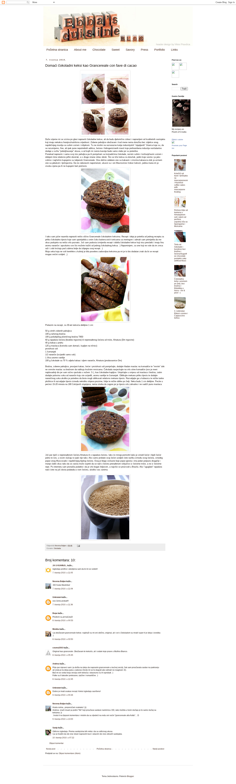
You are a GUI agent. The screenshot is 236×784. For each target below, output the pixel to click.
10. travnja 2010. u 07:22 (63, 738)
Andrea (55, 664)
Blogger (130, 776)
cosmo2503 (57, 648)
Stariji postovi (158, 749)
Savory (130, 49)
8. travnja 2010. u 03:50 (62, 639)
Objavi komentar (56, 743)
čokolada (57, 548)
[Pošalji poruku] (78, 546)
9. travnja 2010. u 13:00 (62, 719)
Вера (54, 613)
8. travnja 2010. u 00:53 (62, 620)
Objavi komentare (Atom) (69, 753)
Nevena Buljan (59, 581)
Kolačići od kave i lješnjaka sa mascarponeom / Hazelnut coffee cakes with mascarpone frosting (181, 182)
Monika (55, 629)
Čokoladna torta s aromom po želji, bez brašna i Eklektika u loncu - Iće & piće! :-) (180, 286)
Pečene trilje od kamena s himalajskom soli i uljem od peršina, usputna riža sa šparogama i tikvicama (181, 218)
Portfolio (159, 49)
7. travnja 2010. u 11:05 (62, 573)
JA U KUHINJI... (59, 565)
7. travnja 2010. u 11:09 (62, 589)
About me (80, 49)
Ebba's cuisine (177, 139)
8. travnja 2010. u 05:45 (62, 655)
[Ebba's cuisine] (173, 143)
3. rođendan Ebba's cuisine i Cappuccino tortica (181, 314)
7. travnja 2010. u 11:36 (62, 604)
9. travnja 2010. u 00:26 (62, 695)
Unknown (56, 597)
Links (174, 49)
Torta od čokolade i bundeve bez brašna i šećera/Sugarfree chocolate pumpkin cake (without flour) (180, 252)
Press (144, 49)
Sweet (116, 49)
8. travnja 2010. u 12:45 (62, 679)
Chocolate (98, 49)
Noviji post (50, 749)
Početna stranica (57, 49)
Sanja (55, 728)
